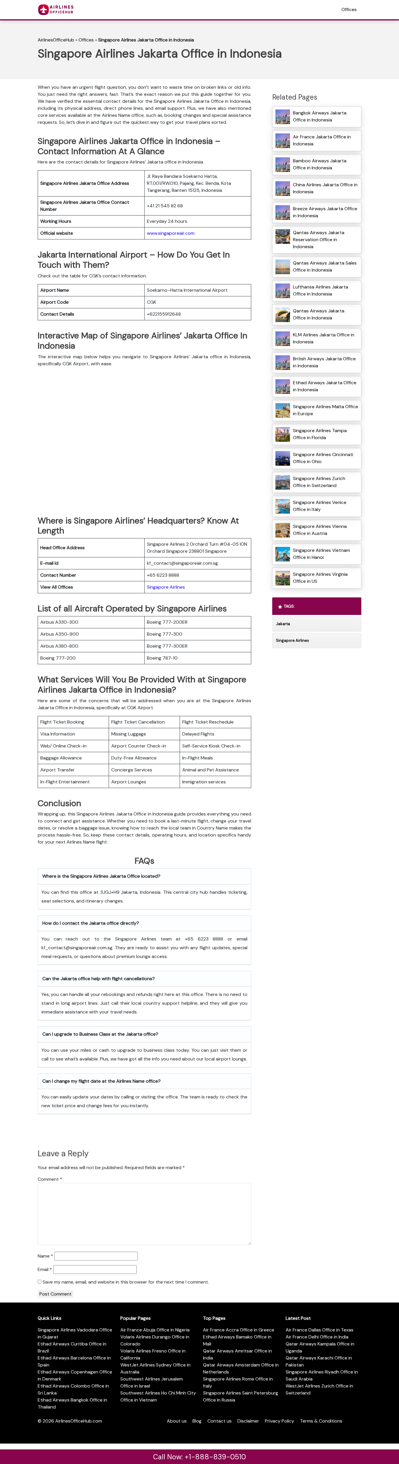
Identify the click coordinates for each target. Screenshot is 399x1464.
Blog (197, 1421)
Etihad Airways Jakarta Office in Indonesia (324, 386)
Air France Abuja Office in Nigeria (155, 1330)
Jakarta (283, 623)
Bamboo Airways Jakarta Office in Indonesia (319, 164)
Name (45, 1256)
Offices (349, 9)
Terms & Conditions (321, 1421)
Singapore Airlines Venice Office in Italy (319, 505)
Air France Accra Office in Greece (238, 1330)
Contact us (219, 1421)
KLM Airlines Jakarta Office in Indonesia (323, 338)
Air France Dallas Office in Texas (319, 1330)
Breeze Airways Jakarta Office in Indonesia (325, 212)
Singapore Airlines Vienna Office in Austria (320, 529)
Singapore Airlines (166, 587)
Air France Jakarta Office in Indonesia (322, 140)
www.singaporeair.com (171, 233)
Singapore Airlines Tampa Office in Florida (320, 434)
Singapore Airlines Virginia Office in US (320, 577)
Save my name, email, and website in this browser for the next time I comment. (126, 1282)
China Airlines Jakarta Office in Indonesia (325, 188)
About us (177, 1421)
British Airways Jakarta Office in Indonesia (324, 362)
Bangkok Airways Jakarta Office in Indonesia (319, 116)
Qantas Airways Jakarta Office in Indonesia (318, 314)
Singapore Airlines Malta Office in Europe (325, 410)
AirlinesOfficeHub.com (78, 1421)
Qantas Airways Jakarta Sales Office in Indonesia (325, 266)
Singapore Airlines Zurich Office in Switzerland (319, 481)
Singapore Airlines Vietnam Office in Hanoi (321, 553)
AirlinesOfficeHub (56, 40)
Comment (50, 1179)
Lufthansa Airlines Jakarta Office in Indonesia (320, 290)
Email (45, 1269)
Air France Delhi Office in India (317, 1337)
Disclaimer (248, 1421)
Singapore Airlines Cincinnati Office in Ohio (323, 458)
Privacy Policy (279, 1421)
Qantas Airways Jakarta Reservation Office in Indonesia (318, 239)
